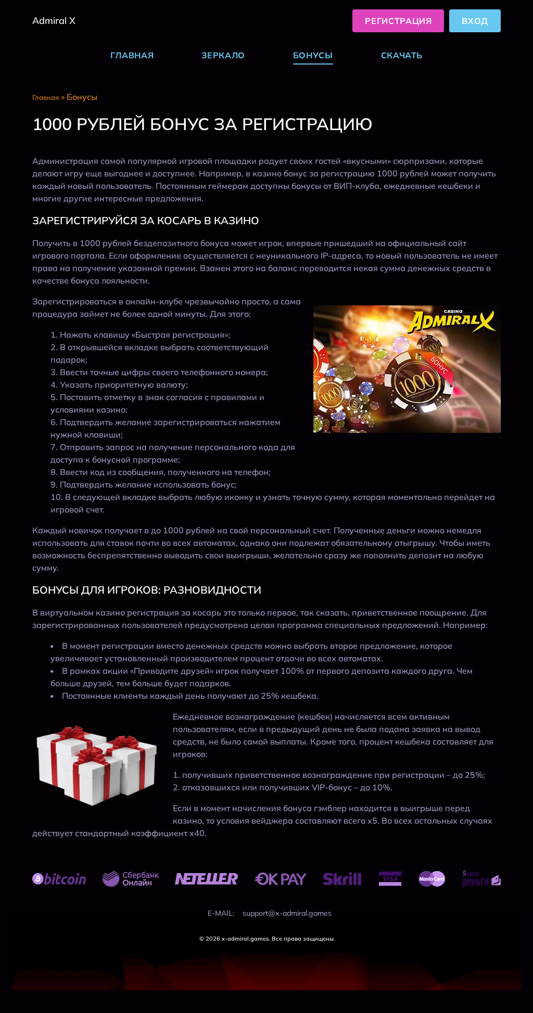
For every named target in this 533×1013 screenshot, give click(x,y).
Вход (475, 21)
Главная (132, 55)
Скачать (402, 55)
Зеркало (223, 55)
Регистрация (398, 21)
